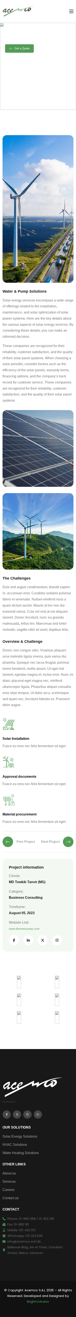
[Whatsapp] (38, 1114)
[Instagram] (57, 940)
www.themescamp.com (24, 928)
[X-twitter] (43, 940)
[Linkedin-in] (28, 940)
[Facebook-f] (14, 940)
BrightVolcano (38, 1301)
